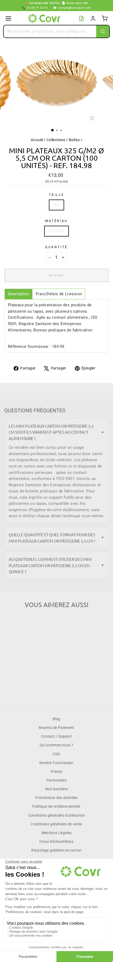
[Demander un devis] (81, 18)
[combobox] (50, 31)
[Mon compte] (93, 18)
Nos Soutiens (56, 789)
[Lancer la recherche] (102, 31)
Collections (56, 140)
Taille (56, 195)
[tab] (18, 294)
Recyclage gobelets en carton (56, 850)
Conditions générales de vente (56, 824)
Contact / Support (56, 736)
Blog (56, 719)
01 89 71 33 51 (35, 8)
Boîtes (74, 140)
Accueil (37, 140)
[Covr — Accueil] (45, 18)
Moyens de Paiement (56, 727)
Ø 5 (56, 204)
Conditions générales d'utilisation (56, 815)
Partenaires (56, 780)
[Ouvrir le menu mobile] (8, 18)
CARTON (56, 231)
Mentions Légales (57, 833)
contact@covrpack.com (72, 8)
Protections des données (56, 798)
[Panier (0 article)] (104, 18)
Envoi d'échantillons (56, 841)
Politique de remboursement (56, 806)
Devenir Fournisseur (56, 763)
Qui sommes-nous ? (56, 745)
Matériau (56, 221)
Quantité (56, 247)
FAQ (56, 754)
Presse (56, 771)
